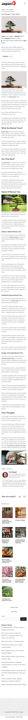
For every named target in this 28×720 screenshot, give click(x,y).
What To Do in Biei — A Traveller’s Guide (12, 641)
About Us (14, 701)
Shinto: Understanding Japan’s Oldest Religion (13, 684)
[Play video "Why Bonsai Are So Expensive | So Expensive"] (14, 457)
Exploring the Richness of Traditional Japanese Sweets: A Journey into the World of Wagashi (13, 665)
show (10, 56)
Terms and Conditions (14, 707)
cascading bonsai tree (7, 358)
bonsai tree (6, 162)
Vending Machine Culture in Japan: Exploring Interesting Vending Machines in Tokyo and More (13, 673)
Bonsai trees (5, 131)
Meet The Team (14, 703)
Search (3, 616)
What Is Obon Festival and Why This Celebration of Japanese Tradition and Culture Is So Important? (11, 635)
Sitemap (14, 709)
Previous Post (14, 607)
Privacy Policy (14, 705)
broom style (15, 300)
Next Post (14, 611)
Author (3, 468)
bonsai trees (12, 97)
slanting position (14, 237)
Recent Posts (9, 468)
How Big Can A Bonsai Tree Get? (16, 445)
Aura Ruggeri (9, 36)
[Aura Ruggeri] (5, 474)
